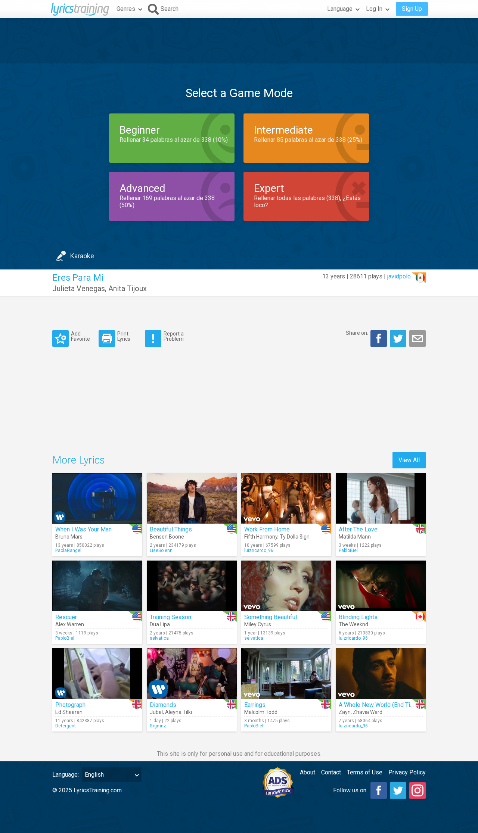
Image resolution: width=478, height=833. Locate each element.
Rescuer (66, 617)
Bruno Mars (69, 537)
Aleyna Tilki (178, 712)
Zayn (345, 712)
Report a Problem (174, 336)
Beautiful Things (171, 529)
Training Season (170, 617)
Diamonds (163, 704)
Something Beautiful (270, 617)
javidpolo (399, 276)
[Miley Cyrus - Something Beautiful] (286, 586)
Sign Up (412, 8)
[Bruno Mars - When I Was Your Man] (97, 498)
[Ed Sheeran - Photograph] (97, 673)
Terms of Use (364, 772)
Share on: (357, 333)
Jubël (156, 712)
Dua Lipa (160, 624)
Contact (331, 772)
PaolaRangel (68, 550)
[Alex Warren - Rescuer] (97, 586)
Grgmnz (158, 726)
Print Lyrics (123, 336)
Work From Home (267, 529)
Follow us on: (350, 790)
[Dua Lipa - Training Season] (192, 586)
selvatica (159, 638)
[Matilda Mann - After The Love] (381, 498)
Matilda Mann (355, 537)
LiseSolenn (161, 550)
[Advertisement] (239, 40)
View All (409, 460)
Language (340, 8)
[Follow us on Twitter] (398, 790)
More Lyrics (78, 460)
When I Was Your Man (83, 529)
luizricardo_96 (258, 550)
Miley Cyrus (257, 624)
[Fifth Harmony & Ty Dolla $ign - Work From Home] (286, 498)
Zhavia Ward (367, 712)
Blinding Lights (358, 617)
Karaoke (82, 256)
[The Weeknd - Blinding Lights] (381, 586)
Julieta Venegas (78, 288)
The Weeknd (353, 624)
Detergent (65, 726)
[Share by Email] (417, 338)
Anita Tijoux (127, 288)
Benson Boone (167, 537)
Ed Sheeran (69, 712)
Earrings (255, 704)
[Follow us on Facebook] (378, 790)
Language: (65, 774)
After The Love (358, 529)
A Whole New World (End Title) (379, 704)
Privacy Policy (407, 772)
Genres (126, 8)
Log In (374, 8)
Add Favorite (80, 336)
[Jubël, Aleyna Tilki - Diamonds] (192, 673)
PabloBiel (348, 550)
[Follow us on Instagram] (417, 790)
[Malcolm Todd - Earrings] (286, 673)
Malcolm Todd (260, 712)
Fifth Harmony (260, 537)
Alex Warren (69, 624)
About (307, 772)
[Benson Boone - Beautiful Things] (192, 498)
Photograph (70, 704)
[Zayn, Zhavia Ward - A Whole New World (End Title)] (381, 673)
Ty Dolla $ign (295, 537)
